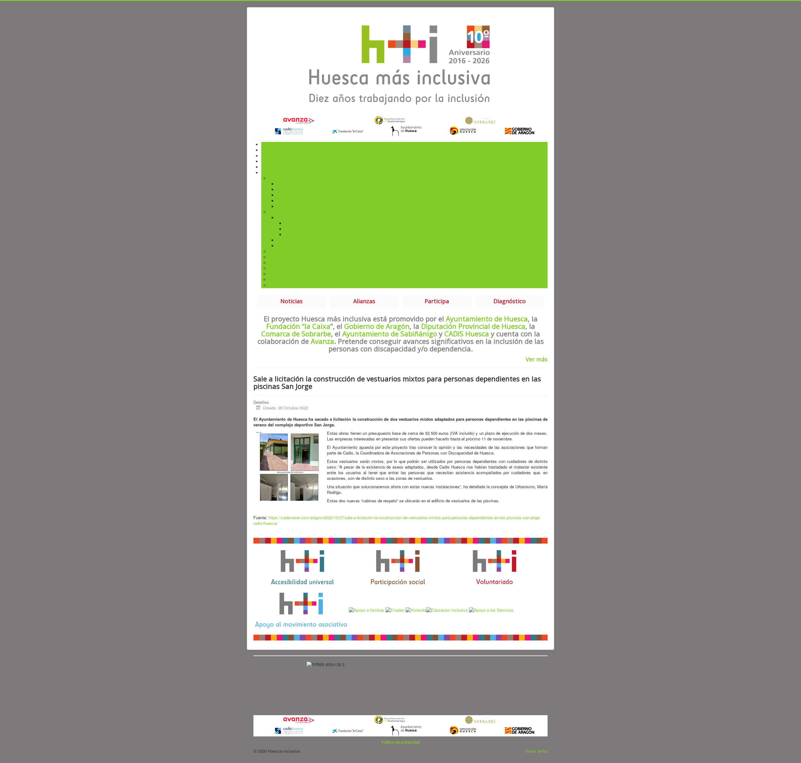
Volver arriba (536, 751)
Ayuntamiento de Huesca (487, 318)
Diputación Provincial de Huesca (473, 326)
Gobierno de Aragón (376, 326)
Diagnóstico (509, 301)
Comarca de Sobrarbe (296, 333)
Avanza (322, 341)
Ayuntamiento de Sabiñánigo (389, 333)
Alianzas (364, 301)
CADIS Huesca (466, 333)
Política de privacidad (400, 742)
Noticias (291, 301)
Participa (437, 301)
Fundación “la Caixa (298, 326)
